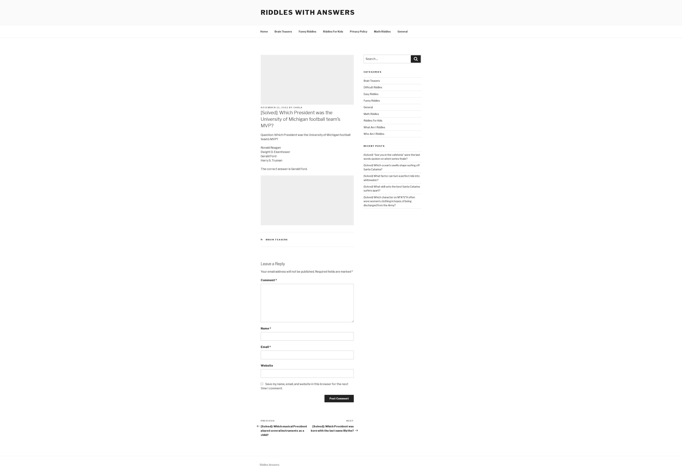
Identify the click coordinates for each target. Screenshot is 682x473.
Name (266, 328)
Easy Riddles (371, 94)
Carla (297, 107)
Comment (269, 280)
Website (267, 365)
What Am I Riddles (374, 127)
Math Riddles (382, 31)
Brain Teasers (283, 31)
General (402, 31)
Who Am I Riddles (374, 133)
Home (264, 31)
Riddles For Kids (333, 31)
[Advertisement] (307, 80)
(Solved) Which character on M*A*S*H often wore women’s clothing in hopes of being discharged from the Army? (389, 201)
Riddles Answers (269, 464)
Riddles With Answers (308, 12)
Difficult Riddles (373, 87)
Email (266, 347)
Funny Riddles (307, 31)
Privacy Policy (358, 31)
